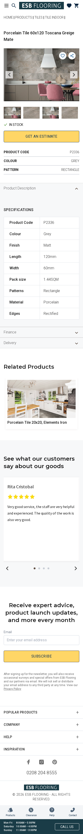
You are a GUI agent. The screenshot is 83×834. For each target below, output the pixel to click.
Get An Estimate (41, 136)
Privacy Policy (12, 689)
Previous (9, 74)
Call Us (67, 827)
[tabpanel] (41, 519)
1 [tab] (35, 568)
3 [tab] (44, 568)
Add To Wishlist (62, 55)
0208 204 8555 (42, 772)
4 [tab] (48, 568)
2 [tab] (39, 568)
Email (8, 632)
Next (73, 74)
